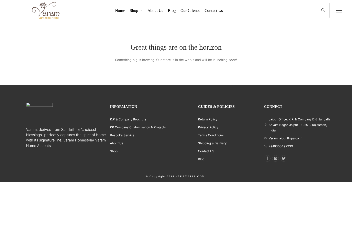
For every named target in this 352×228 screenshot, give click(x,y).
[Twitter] (283, 158)
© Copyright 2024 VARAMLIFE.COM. (176, 176)
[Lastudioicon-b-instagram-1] (275, 158)
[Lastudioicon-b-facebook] (267, 158)
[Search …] (323, 10)
